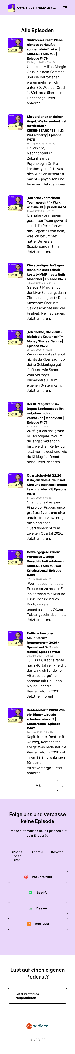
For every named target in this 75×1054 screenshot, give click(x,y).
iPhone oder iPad (17, 856)
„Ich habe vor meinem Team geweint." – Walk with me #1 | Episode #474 (46, 202)
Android (37, 852)
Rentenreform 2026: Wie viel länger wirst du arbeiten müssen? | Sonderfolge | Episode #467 (46, 719)
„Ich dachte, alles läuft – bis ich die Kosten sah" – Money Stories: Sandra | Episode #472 (45, 339)
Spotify (42, 892)
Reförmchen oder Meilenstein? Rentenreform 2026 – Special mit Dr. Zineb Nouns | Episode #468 (43, 642)
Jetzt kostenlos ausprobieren (27, 996)
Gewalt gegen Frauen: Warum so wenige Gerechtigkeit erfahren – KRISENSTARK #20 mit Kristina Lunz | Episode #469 (45, 563)
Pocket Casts (42, 877)
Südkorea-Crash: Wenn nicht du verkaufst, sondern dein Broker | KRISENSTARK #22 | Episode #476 (45, 49)
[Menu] (65, 7)
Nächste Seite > (62, 785)
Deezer (42, 908)
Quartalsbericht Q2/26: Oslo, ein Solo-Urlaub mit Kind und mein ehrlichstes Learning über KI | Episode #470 (47, 485)
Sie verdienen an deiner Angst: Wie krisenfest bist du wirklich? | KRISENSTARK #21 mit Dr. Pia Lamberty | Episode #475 (46, 128)
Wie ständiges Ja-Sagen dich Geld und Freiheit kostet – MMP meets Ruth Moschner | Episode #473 (46, 272)
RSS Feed (42, 924)
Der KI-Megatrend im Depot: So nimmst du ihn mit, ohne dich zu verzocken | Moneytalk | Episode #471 (45, 413)
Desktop (57, 852)
